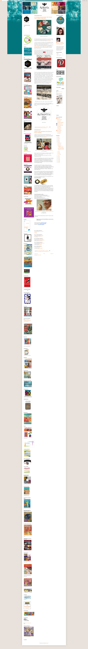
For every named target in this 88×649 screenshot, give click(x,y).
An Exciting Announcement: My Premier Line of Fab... (61, 147)
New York (37, 251)
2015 (58, 155)
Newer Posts (36, 253)
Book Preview (25, 231)
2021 (58, 136)
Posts (58, 53)
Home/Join (25, 606)
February (59, 154)
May (58, 152)
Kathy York (58, 118)
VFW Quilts (41, 235)
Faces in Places (59, 130)
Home (44, 253)
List (27, 606)
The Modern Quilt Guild (60, 122)
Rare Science (49, 81)
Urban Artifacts (45, 127)
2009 (58, 162)
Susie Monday (59, 131)
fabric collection (38, 127)
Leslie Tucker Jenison (37, 247)
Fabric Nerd (40, 244)
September (59, 145)
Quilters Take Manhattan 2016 (45, 251)
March (59, 153)
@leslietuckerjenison (37, 46)
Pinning (45, 46)
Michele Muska (59, 127)
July (58, 151)
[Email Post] (49, 250)
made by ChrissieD (41, 231)
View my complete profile (59, 44)
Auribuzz (41, 236)
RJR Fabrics (48, 40)
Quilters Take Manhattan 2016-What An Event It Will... (61, 149)
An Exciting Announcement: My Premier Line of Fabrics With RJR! (43, 18)
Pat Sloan (35, 232)
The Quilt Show (41, 83)
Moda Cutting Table (40, 239)
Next (29, 606)
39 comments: (46, 250)
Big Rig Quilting (40, 248)
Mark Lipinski (41, 211)
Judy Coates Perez (59, 123)
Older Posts (52, 253)
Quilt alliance (40, 251)
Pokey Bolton (59, 126)
